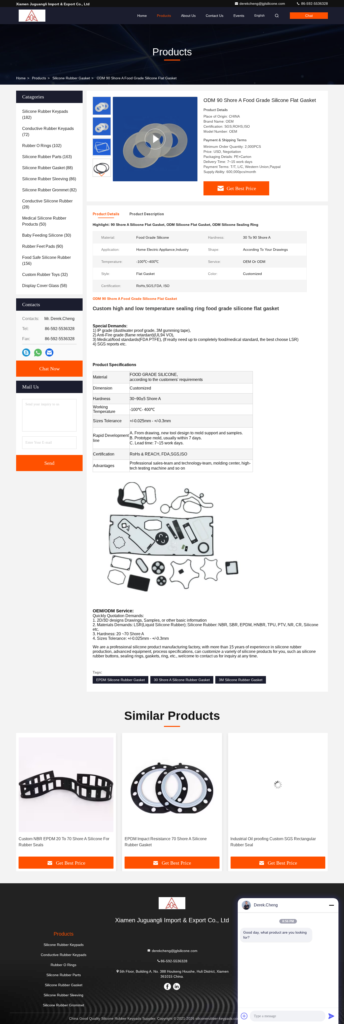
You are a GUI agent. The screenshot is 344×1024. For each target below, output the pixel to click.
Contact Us (214, 16)
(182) (45, 114)
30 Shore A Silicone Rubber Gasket (182, 680)
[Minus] (331, 905)
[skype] (26, 352)
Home (142, 16)
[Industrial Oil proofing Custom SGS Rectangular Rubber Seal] (172, 784)
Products (164, 16)
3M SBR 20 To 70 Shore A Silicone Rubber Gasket (278, 839)
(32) (45, 274)
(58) (44, 286)
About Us (188, 16)
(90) (42, 246)
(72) (48, 131)
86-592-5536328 (314, 4)
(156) (46, 260)
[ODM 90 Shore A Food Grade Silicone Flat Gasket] (155, 138)
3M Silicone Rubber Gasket (240, 680)
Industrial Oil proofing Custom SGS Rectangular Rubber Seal (167, 842)
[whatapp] (38, 352)
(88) (47, 168)
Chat (309, 16)
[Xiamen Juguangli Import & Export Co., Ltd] (32, 16)
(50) (44, 221)
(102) (41, 146)
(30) (46, 235)
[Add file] (244, 1015)
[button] (101, 174)
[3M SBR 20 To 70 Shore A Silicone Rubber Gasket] (277, 784)
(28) (47, 204)
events (238, 16)
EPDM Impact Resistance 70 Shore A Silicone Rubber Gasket (60, 842)
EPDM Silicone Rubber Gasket (120, 680)
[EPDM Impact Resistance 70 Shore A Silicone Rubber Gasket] (66, 784)
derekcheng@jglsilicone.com (262, 4)
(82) (49, 190)
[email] (49, 352)
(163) (47, 157)
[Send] (331, 1015)
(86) (49, 179)
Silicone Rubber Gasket (71, 78)
